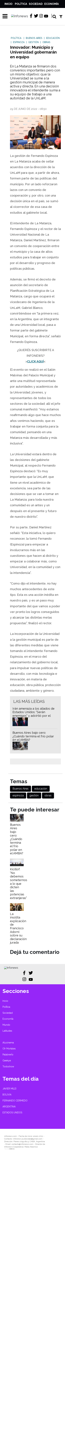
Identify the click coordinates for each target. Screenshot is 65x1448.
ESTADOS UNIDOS (12, 1112)
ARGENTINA (9, 1106)
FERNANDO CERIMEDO (15, 1100)
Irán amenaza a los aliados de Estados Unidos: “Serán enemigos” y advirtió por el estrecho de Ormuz (33, 714)
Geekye (6, 1060)
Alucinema (8, 1042)
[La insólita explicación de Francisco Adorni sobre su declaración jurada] (17, 910)
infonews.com (10, 1136)
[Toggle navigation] (4, 16)
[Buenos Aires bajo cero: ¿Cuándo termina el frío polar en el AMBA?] (17, 820)
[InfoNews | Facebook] (31, 16)
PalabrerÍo (7, 1054)
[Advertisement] (32, 1301)
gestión (34, 795)
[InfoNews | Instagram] (41, 16)
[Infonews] (11, 967)
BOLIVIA (6, 1094)
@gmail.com (36, 1139)
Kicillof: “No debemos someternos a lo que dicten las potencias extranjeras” (18, 883)
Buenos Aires (20, 788)
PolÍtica (21, 3)
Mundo (6, 1024)
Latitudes (7, 1030)
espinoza (18, 795)
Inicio (8, 3)
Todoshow (8, 1066)
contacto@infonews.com (22, 1144)
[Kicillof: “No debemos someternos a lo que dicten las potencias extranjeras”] (17, 865)
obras (48, 795)
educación (40, 788)
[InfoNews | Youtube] (46, 16)
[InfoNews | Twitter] (36, 16)
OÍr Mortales (9, 1048)
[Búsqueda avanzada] (60, 16)
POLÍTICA (16, 38)
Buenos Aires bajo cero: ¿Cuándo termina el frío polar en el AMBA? (33, 736)
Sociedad (36, 3)
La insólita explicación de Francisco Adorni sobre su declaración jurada (18, 928)
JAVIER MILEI (9, 1088)
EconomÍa (51, 3)
